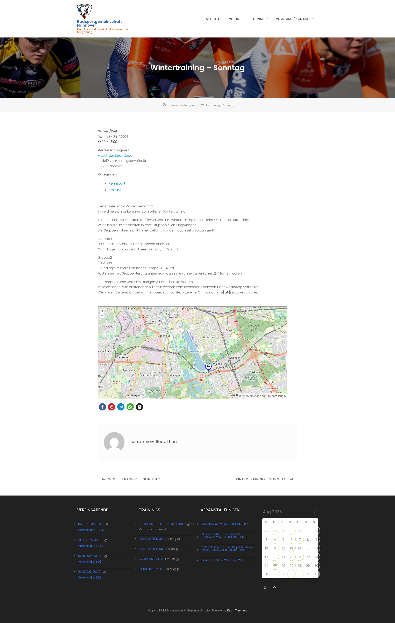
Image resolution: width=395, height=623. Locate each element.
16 (316, 548)
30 (292, 531)
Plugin (282, 396)
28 (275, 531)
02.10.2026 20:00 (89, 556)
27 (266, 531)
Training (115, 190)
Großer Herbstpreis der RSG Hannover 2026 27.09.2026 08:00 (225, 535)
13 (291, 548)
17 (266, 557)
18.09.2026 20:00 (89, 540)
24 (266, 565)
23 (316, 557)
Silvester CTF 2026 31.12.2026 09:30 (226, 560)
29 (283, 531)
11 (275, 548)
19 (283, 557)
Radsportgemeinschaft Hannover (99, 23)
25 (275, 564)
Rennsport (117, 183)
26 (283, 565)
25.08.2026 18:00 (151, 549)
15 (308, 548)
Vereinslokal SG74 (91, 530)
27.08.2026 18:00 (151, 559)
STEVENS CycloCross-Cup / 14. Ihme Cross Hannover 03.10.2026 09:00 (227, 548)
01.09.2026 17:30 (151, 569)
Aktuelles (214, 19)
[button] (102, 406)
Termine (257, 19)
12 (283, 548)
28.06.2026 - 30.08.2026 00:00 (161, 524)
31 (299, 531)
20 (292, 557)
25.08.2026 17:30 (151, 539)
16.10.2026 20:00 (89, 572)
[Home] (165, 105)
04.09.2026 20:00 (90, 524)
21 (299, 557)
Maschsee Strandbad (115, 155)
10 (266, 548)
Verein (234, 19)
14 (299, 548)
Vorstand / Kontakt (293, 19)
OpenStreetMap (251, 396)
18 (274, 557)
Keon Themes (237, 610)
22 (308, 557)
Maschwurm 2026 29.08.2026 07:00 (227, 524)
